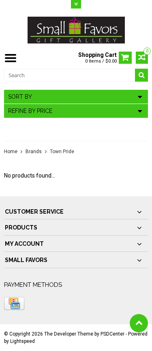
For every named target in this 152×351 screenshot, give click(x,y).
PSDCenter (112, 334)
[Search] (141, 75)
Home (10, 151)
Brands (34, 151)
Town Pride (62, 151)
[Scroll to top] (139, 323)
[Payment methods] (14, 303)
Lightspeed (22, 341)
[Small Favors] (76, 29)
